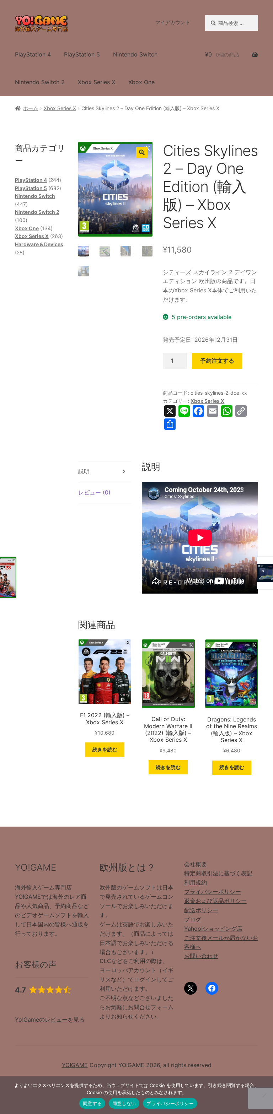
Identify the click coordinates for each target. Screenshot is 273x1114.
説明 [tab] (84, 471)
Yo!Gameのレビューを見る (50, 1019)
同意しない (124, 1103)
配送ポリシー (201, 910)
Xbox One (141, 82)
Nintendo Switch (135, 54)
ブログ (192, 919)
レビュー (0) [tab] (94, 492)
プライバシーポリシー (212, 891)
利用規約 (195, 882)
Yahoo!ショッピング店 (213, 928)
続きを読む (104, 749)
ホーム (30, 108)
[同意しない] (264, 1095)
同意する (92, 1103)
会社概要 (195, 864)
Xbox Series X (96, 82)
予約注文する (217, 360)
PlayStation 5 (82, 54)
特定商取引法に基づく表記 (218, 873)
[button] (142, 152)
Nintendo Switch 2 (40, 82)
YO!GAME (75, 1065)
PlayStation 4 (33, 54)
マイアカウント (172, 22)
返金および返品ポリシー (215, 900)
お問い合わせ (201, 955)
